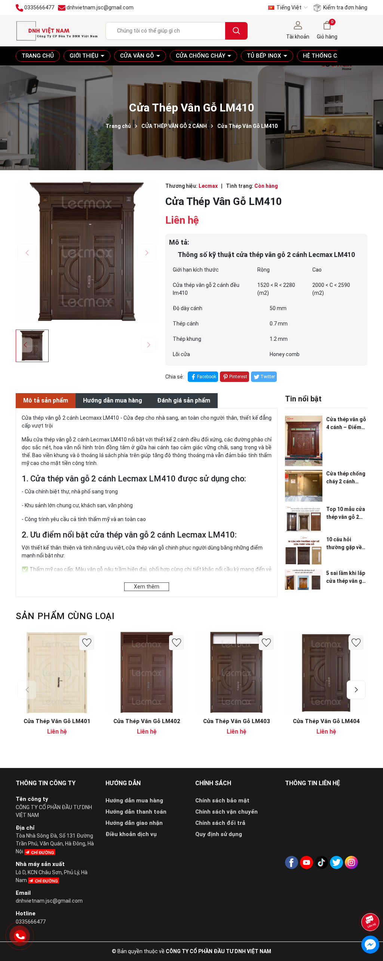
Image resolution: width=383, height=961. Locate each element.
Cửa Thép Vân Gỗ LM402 (146, 721)
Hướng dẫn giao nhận (134, 823)
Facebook (206, 376)
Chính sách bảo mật (222, 800)
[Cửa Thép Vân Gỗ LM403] (236, 672)
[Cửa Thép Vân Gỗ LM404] (326, 672)
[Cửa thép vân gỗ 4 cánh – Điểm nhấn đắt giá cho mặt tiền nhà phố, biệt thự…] (303, 441)
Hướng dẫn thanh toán (135, 811)
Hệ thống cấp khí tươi (336, 55)
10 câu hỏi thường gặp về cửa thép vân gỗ (345, 543)
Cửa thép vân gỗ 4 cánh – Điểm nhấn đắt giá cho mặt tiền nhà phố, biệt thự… (346, 423)
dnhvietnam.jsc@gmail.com (49, 901)
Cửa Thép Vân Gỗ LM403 (236, 721)
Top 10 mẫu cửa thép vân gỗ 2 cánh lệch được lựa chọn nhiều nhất (345, 513)
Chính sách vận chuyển (226, 811)
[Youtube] (306, 862)
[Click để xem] (87, 251)
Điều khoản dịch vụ (131, 834)
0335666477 (31, 922)
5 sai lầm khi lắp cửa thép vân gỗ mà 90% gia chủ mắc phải (345, 577)
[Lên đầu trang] (370, 902)
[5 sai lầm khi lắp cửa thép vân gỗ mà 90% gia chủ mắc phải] (303, 579)
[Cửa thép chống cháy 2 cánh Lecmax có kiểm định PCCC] (303, 486)
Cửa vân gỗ (138, 55)
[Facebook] (291, 862)
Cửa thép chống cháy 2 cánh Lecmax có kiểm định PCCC (346, 478)
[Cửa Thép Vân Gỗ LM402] (146, 672)
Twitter (267, 376)
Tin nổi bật (303, 398)
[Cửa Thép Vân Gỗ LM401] (57, 672)
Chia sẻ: (174, 377)
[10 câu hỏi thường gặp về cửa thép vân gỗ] (303, 551)
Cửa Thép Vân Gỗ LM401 (57, 721)
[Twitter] (336, 862)
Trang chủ (38, 55)
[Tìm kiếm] (236, 31)
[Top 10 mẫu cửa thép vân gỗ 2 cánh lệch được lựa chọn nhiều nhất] (303, 518)
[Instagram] (351, 862)
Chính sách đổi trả (220, 823)
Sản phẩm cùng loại (65, 616)
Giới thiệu (85, 55)
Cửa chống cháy (201, 55)
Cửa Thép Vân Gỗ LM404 (326, 721)
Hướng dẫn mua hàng (134, 800)
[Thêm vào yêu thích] (86, 642)
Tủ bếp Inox (265, 55)
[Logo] (57, 30)
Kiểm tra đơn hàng (344, 7)
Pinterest (238, 376)
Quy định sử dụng (218, 834)
